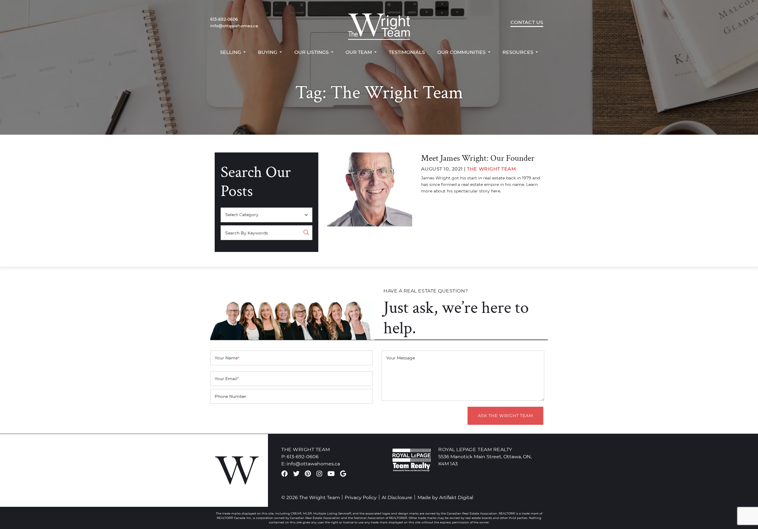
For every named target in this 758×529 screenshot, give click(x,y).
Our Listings (312, 52)
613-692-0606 (224, 19)
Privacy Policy (361, 497)
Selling (231, 52)
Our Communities (462, 52)
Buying (268, 52)
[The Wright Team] (379, 22)
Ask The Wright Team (505, 416)
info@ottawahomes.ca (234, 25)
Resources (518, 52)
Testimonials (407, 52)
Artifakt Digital (456, 497)
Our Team (359, 52)
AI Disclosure (397, 497)
